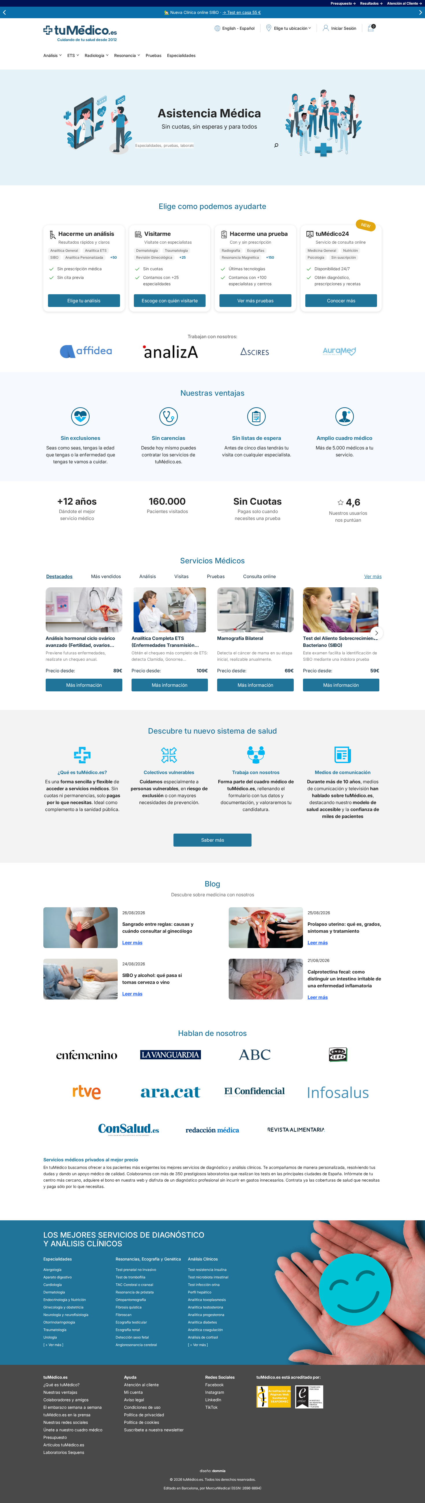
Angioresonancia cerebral (136, 1345)
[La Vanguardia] (170, 1054)
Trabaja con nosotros (256, 772)
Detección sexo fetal (132, 1337)
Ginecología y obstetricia (63, 1307)
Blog (212, 883)
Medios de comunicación (343, 772)
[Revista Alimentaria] (296, 1130)
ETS (71, 55)
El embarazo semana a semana (72, 1407)
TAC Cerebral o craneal (134, 1284)
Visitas (181, 576)
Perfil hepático (199, 1292)
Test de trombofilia (130, 1277)
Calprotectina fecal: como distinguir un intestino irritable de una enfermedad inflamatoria (344, 979)
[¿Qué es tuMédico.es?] (82, 755)
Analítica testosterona (205, 1307)
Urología (50, 1337)
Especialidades (181, 55)
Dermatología (54, 1292)
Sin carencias (168, 438)
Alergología (52, 1269)
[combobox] (164, 145)
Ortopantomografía (131, 1299)
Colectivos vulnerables (169, 772)
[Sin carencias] (168, 416)
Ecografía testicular (131, 1322)
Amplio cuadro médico (344, 438)
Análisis (50, 55)
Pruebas (153, 55)
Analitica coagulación (205, 1330)
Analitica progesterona (206, 1315)
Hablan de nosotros (212, 1033)
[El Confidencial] (254, 1092)
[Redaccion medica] (212, 1130)
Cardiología (52, 1284)
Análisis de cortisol (203, 1337)
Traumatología (54, 1330)
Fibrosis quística (129, 1307)
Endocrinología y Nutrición (64, 1299)
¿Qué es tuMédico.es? (82, 772)
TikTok (211, 1407)
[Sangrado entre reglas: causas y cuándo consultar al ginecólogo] (80, 927)
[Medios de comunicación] (343, 755)
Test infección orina (204, 1284)
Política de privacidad (144, 1414)
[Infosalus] (338, 1092)
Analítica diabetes (202, 1322)
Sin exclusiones (80, 438)
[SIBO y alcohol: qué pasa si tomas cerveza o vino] (80, 979)
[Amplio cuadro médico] (344, 416)
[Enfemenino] (86, 1054)
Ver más (373, 576)
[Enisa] (309, 1396)
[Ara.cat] (170, 1092)
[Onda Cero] (338, 1054)
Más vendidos (106, 576)
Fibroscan (124, 1315)
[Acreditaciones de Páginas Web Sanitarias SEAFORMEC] (273, 1396)
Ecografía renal (128, 1330)
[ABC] (254, 1054)
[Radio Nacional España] (86, 1092)
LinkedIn (213, 1399)
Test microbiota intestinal (208, 1277)
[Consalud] (128, 1130)
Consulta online (259, 576)
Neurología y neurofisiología (65, 1315)
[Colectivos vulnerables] (169, 755)
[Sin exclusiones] (80, 416)
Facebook (214, 1384)
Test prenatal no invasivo (136, 1269)
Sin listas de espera (256, 438)
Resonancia (125, 55)
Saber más (212, 840)
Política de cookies (141, 1422)
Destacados (59, 576)
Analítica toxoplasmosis (207, 1299)
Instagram (214, 1392)
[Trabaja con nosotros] (256, 755)
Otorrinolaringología (59, 1322)
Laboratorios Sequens (63, 1452)
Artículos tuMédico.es (63, 1444)
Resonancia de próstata (135, 1292)
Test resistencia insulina (207, 1269)
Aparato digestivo (57, 1277)
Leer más (132, 942)
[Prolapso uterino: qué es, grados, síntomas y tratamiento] (266, 927)
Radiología (94, 55)
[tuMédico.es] (80, 30)
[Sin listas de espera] (256, 416)
